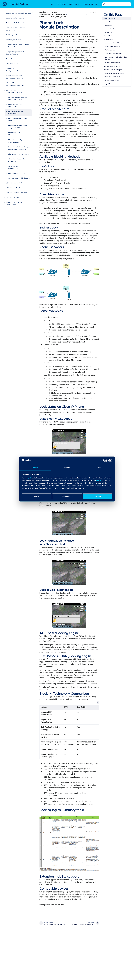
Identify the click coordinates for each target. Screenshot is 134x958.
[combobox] (116, 4)
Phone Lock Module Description (15, 113)
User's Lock (108, 25)
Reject (36, 496)
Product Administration (14, 59)
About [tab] (99, 467)
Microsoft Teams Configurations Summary (15, 84)
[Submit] (104, 4)
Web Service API (12, 64)
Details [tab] (67, 467)
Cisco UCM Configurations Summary (15, 70)
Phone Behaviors (109, 36)
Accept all (97, 496)
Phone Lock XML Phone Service (14, 134)
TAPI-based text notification (113, 53)
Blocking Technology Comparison (114, 73)
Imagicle (28, 478)
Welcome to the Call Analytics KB (52, 14)
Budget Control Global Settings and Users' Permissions (17, 46)
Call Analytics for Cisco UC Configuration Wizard (17, 98)
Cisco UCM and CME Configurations (15, 105)
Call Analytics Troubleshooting (19, 178)
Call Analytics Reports (14, 35)
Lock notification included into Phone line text (116, 58)
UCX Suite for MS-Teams (15, 188)
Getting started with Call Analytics (18, 13)
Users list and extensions (15, 18)
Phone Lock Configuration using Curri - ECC (17, 127)
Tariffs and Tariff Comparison (16, 23)
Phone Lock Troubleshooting (18, 154)
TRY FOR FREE (61, 4)
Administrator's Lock (111, 29)
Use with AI (93, 13)
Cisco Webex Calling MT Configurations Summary (15, 77)
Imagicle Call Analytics (18, 4)
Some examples (108, 39)
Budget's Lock (109, 32)
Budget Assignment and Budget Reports (15, 53)
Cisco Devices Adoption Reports (14, 167)
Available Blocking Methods (112, 22)
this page (99, 480)
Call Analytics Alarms (13, 40)
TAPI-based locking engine (112, 66)
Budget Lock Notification (112, 62)
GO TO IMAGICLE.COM (89, 4)
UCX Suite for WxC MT (14, 183)
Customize (66, 496)
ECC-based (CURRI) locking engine (114, 70)
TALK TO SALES (74, 4)
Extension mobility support (111, 80)
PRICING (51, 4)
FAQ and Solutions (12, 198)
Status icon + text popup (112, 46)
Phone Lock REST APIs (16, 173)
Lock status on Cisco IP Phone (113, 43)
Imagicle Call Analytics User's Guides (14, 204)
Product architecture (110, 18)
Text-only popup (110, 50)
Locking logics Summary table (113, 77)
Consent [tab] (35, 467)
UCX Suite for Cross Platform (16, 193)
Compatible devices (109, 84)
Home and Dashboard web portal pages (15, 29)
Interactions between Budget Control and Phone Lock (19, 148)
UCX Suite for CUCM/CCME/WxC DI (14, 91)
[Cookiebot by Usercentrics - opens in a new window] (103, 460)
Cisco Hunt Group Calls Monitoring (16, 160)
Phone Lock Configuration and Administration (19, 141)
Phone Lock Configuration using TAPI (17, 120)
